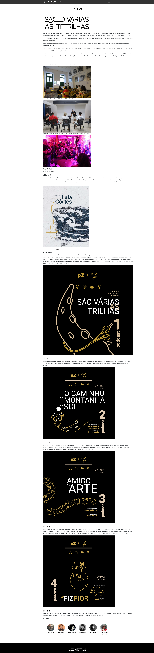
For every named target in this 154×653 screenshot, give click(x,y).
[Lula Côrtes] (52, 2)
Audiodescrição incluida (55, 249)
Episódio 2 (46, 443)
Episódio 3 (46, 527)
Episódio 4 (46, 611)
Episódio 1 (46, 359)
